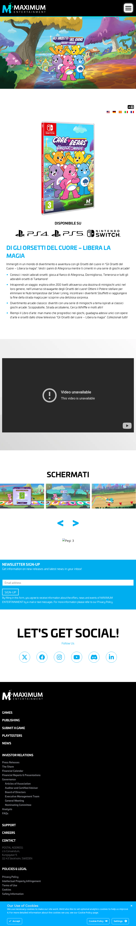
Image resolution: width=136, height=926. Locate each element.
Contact (9, 840)
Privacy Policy (105, 602)
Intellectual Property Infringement (21, 881)
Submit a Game (13, 728)
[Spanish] (120, 112)
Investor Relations (17, 755)
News (6, 743)
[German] (114, 112)
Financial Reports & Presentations (21, 775)
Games (7, 712)
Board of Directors (15, 792)
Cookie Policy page (88, 913)
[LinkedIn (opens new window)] (111, 657)
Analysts (7, 809)
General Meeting (14, 800)
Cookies (6, 889)
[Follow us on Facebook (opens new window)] (41, 657)
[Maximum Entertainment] (24, 12)
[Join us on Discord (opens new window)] (94, 657)
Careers (8, 832)
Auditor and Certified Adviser (21, 788)
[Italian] (126, 112)
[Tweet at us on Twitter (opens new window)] (24, 657)
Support (9, 825)
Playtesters (12, 735)
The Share (8, 766)
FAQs (5, 813)
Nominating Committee (18, 805)
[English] (108, 112)
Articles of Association (18, 783)
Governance (9, 779)
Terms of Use (9, 885)
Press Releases (10, 762)
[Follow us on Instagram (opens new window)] (59, 657)
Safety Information (13, 894)
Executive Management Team (22, 796)
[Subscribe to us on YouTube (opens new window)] (76, 657)
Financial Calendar (12, 771)
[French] (132, 112)
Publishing (11, 720)
